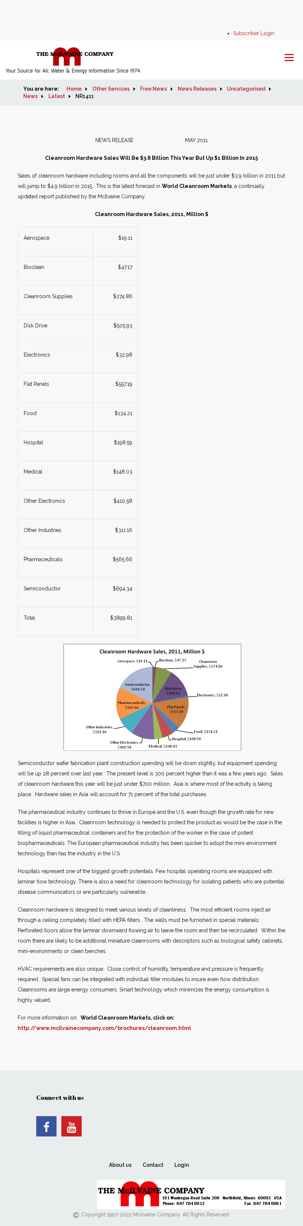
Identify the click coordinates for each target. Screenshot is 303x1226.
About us (120, 1165)
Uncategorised (246, 89)
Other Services (111, 89)
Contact (153, 1165)
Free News (153, 89)
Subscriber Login (253, 33)
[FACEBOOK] (46, 1126)
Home (74, 89)
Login (181, 1165)
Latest (56, 96)
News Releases (197, 89)
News (30, 96)
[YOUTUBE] (71, 1126)
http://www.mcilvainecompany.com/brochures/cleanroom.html (104, 1028)
